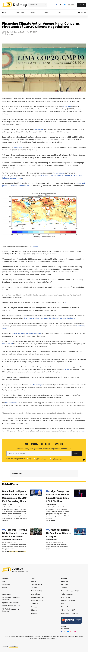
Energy (34, 581)
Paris (82, 431)
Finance (34, 610)
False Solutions (37, 600)
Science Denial (36, 584)
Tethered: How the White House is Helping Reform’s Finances (14, 533)
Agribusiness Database (10, 603)
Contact (64, 588)
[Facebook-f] (56, 4)
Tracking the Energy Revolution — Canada (26, 333)
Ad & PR (34, 588)
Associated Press (11, 403)
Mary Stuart (8, 504)
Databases (6, 584)
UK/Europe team (57, 459)
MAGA (53, 520)
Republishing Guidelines (70, 591)
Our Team (64, 584)
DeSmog (20, 5)
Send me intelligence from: (16, 459)
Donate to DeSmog (68, 600)
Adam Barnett (52, 504)
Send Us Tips (66, 597)
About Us (64, 581)
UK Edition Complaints (69, 613)
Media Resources (67, 594)
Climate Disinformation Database (11, 598)
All (30, 459)
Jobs (62, 604)
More (59, 13)
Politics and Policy (38, 597)
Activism (34, 604)
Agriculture (35, 594)
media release (38, 129)
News (4, 581)
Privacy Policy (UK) (68, 610)
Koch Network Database (11, 606)
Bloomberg (17, 147)
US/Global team (41, 459)
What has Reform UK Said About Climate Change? (58, 533)
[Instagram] (75, 631)
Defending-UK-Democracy (16, 551)
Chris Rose (13, 32)
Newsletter (65, 629)
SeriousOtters (13, 647)
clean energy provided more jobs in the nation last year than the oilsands (49, 318)
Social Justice (36, 591)
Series (4, 588)
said (65, 302)
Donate (81, 5)
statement (67, 106)
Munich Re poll (38, 385)
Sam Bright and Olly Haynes (13, 539)
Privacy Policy (66, 607)
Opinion (34, 613)
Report (36, 246)
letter (67, 369)
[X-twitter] (60, 4)
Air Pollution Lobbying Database (10, 610)
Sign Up (77, 453)
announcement (7, 344)
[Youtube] (71, 631)
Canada (34, 607)
